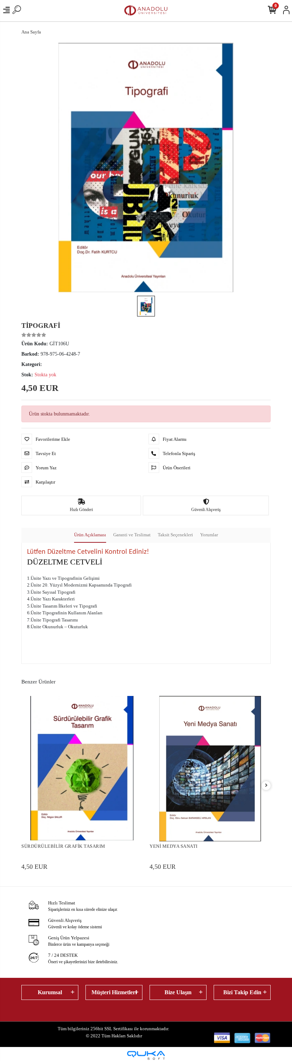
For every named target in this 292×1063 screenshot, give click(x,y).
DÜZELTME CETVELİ (64, 561)
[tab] (90, 535)
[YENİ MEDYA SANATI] (210, 768)
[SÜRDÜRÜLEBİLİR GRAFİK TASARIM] (81, 768)
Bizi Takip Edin (242, 992)
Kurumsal (50, 992)
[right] (266, 785)
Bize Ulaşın (178, 992)
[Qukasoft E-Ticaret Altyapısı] (146, 1055)
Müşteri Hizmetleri (114, 992)
